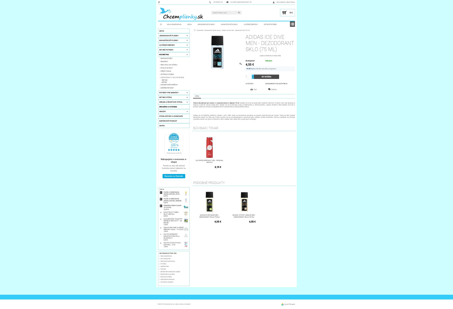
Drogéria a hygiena (168, 107)
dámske (165, 80)
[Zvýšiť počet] (253, 76)
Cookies (163, 269)
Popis (197, 96)
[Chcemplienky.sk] (181, 14)
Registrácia (290, 2)
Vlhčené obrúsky (251, 24)
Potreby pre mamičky (169, 93)
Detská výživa (165, 97)
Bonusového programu (267, 69)
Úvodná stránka (161, 24)
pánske (164, 82)
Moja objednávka (174, 24)
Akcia (189, 24)
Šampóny (164, 61)
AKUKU (162, 126)
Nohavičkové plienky (229, 24)
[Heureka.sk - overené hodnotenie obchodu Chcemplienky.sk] (174, 144)
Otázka (274, 89)
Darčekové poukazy (168, 121)
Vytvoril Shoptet (289, 304)
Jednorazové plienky (206, 24)
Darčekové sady (167, 88)
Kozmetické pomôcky (169, 85)
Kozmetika (164, 54)
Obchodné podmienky (168, 261)
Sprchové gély (167, 58)
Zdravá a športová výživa (170, 102)
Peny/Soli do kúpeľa (169, 65)
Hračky (162, 111)
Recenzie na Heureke (173, 176)
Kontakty (164, 264)
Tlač (255, 89)
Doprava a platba (166, 277)
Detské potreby (270, 24)
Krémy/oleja (166, 71)
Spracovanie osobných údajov (170, 271)
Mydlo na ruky (167, 68)
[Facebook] (159, 2)
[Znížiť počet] (253, 78)
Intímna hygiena (167, 74)
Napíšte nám (165, 266)
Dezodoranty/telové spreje (172, 77)
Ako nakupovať (165, 258)
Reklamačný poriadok (168, 274)
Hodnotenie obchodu (168, 279)
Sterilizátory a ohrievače (171, 116)
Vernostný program (167, 282)
